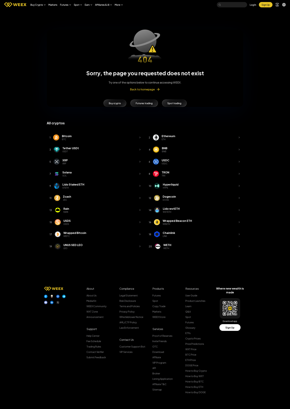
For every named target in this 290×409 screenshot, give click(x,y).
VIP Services (126, 351)
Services (157, 329)
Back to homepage (142, 89)
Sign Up (229, 327)
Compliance (126, 288)
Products (158, 288)
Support (91, 329)
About (90, 288)
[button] (38, 5)
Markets (52, 5)
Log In (253, 5)
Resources (192, 288)
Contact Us (126, 339)
